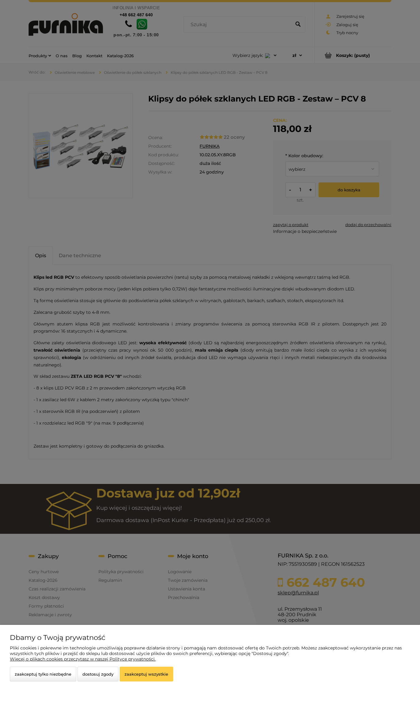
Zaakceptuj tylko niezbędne (43, 674)
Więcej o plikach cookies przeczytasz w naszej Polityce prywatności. (83, 659)
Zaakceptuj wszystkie (146, 674)
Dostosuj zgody (97, 674)
